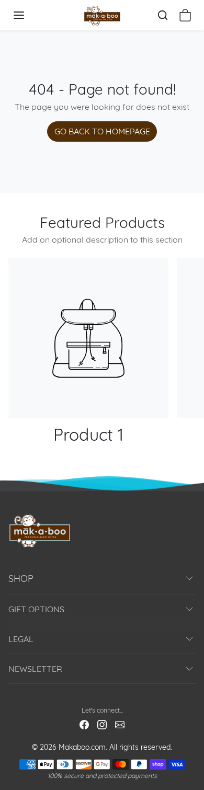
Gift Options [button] (36, 609)
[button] (29, 15)
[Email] (120, 724)
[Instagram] (102, 724)
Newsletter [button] (35, 668)
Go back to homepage (102, 131)
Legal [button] (20, 639)
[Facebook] (84, 724)
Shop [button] (20, 579)
